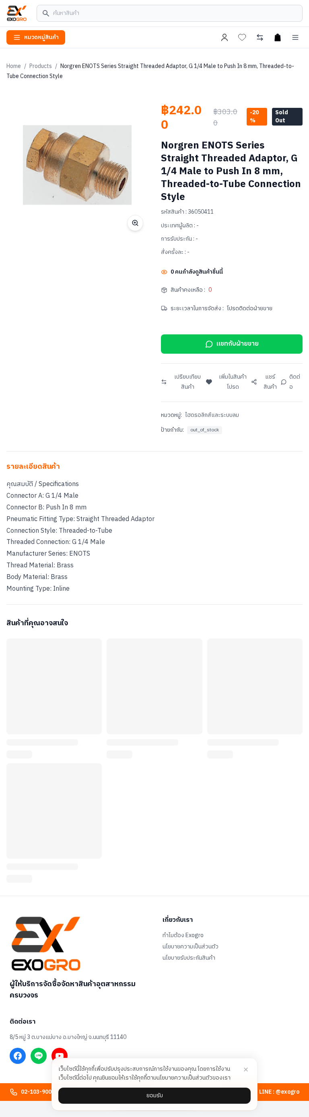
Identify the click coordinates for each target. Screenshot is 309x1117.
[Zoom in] (135, 223)
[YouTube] (60, 1056)
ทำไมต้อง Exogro (183, 936)
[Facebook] (18, 1056)
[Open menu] (295, 37)
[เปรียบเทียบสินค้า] (260, 37)
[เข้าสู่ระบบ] (224, 37)
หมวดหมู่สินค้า (41, 37)
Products (40, 66)
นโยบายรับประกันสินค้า (189, 958)
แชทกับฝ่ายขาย (237, 343)
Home (13, 66)
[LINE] (39, 1056)
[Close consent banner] (246, 1069)
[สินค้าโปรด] (242, 37)
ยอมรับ (154, 1095)
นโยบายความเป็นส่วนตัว (190, 947)
